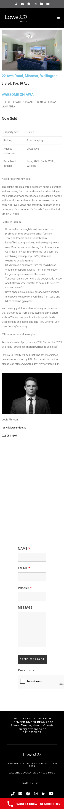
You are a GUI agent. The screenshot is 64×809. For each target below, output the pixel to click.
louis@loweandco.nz (32, 729)
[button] (6, 50)
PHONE (25, 588)
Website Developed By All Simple (32, 772)
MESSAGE (25, 607)
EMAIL (24, 568)
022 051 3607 (32, 732)
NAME (24, 548)
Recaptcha (26, 670)
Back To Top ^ (32, 783)
